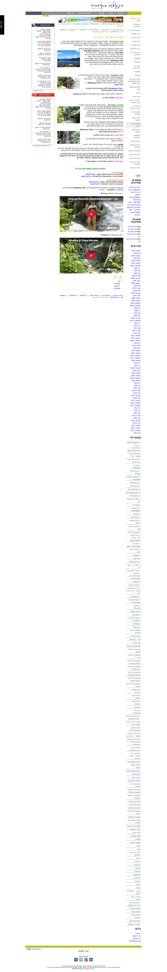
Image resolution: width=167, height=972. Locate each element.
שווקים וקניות (135, 141)
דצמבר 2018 (135, 298)
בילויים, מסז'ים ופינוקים (135, 146)
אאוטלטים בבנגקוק (133, 207)
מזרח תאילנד (135, 45)
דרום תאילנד (135, 38)
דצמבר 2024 (135, 251)
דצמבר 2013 (135, 373)
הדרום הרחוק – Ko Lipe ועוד (134, 101)
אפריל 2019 (136, 288)
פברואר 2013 (135, 395)
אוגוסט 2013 (135, 380)
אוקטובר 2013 (135, 378)
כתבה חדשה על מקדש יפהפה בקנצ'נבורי (45, 59)
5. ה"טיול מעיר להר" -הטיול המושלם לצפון (135, 537)
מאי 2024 (137, 253)
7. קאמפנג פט (135, 596)
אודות (111, 13)
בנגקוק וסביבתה (134, 30)
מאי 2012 (137, 413)
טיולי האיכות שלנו (135, 20)
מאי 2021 (137, 271)
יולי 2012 (137, 408)
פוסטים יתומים (135, 842)
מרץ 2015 (136, 348)
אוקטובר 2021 (135, 266)
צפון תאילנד (136, 41)
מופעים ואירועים (134, 801)
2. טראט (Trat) (135, 483)
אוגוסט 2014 (135, 360)
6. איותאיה (136, 558)
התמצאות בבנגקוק (136, 136)
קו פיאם (137, 878)
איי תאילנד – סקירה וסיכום (135, 107)
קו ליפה (137, 868)
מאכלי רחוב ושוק (134, 781)
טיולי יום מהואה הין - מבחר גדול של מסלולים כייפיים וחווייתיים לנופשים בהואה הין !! (43, 84)
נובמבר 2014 (135, 353)
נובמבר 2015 (135, 338)
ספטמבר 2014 (135, 358)
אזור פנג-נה (136, 97)
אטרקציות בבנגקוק (133, 646)
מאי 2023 (137, 258)
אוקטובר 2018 (135, 303)
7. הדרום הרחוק (134, 585)
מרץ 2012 (136, 418)
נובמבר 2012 (135, 400)
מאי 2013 (137, 388)
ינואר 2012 (136, 423)
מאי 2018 (137, 313)
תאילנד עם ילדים (136, 125)
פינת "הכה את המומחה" (135, 163)
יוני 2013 (137, 385)
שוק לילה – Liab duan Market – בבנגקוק (134, 212)
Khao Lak (136, 627)
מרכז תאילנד (135, 34)
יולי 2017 (137, 323)
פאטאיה (137, 72)
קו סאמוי (137, 871)
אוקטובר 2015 (135, 341)
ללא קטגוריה (135, 774)
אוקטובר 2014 (135, 355)
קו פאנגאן (137, 875)
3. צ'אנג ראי (136, 505)
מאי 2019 (137, 286)
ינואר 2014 (136, 370)
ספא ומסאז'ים (135, 836)
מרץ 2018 (136, 316)
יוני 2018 (137, 311)
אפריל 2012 (136, 415)
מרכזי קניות (136, 833)
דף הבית (120, 13)
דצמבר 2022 (135, 261)
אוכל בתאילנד (135, 636)
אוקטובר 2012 (135, 403)
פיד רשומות (136, 936)
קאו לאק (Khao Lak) (134, 88)
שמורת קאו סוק (135, 921)
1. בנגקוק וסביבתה (133, 442)
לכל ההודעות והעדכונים (42, 146)
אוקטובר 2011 (135, 430)
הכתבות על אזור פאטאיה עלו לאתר (44, 54)
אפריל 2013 (136, 390)
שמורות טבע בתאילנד (135, 113)
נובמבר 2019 (135, 283)
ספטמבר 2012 (135, 405)
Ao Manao (136, 624)
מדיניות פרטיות (134, 168)
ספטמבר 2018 (135, 306)
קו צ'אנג (137, 881)
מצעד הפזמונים (134, 829)
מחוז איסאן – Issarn (135, 119)
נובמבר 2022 (135, 263)
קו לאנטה (137, 865)
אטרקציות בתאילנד (136, 25)
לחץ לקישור (118, 85)
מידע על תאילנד (134, 158)
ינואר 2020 (136, 281)
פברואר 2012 (135, 420)
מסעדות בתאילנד (134, 151)
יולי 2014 (137, 363)
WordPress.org (134, 941)
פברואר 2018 (135, 318)
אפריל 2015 (136, 346)
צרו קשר (70, 13)
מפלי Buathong (116, 88)
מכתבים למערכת (84, 13)
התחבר (137, 933)
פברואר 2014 (135, 368)
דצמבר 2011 (135, 425)
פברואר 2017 (135, 336)
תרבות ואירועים (134, 154)
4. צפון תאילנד (95, 24)
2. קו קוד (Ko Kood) (133, 492)
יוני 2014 (137, 365)
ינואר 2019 (136, 296)
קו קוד (138, 884)
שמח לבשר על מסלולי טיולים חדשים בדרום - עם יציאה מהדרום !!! (44, 43)
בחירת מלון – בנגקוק (135, 131)
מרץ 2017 (136, 333)
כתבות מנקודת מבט (133, 771)
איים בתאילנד (135, 49)
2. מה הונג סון (135, 486)
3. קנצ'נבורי (136, 514)
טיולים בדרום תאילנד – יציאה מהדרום (135, 755)
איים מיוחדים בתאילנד (135, 54)
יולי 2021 (137, 268)
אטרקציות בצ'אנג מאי (80, 24)
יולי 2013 (137, 383)
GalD (29, 949)
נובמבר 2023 (135, 256)
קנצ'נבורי (137, 62)
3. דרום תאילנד (135, 496)
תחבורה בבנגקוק (134, 924)
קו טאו (138, 858)
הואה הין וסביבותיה (136, 67)
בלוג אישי (137, 707)
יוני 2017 (137, 326)
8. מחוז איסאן (135, 611)
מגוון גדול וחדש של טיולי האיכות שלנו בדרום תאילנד (44, 76)
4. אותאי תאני (135, 517)
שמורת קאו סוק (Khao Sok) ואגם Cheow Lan (134, 81)
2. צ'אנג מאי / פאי (134, 489)
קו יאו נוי (137, 861)
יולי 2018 (137, 308)
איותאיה (137, 75)
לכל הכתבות (38, 91)
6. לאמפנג (136, 582)
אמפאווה (137, 58)
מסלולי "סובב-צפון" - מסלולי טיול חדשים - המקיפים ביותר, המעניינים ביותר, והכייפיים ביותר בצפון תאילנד (43, 34)
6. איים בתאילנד (134, 562)
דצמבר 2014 (135, 350)
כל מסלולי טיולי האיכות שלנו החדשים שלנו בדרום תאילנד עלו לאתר (43, 70)
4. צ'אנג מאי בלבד (134, 532)
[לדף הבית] (83, 11)
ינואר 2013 (136, 398)
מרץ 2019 (136, 291)
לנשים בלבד (136, 777)
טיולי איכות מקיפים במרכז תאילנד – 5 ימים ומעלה (133, 741)
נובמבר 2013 (135, 375)
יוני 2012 (137, 410)
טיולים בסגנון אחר (133, 762)
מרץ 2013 (136, 393)
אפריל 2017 (136, 331)
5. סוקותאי (136, 555)
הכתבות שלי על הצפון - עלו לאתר (43, 64)
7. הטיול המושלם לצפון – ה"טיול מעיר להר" (133, 590)
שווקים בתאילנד (134, 908)
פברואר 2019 (135, 293)
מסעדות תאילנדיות (133, 826)
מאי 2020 (137, 273)
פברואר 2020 (135, 278)
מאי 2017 (137, 328)
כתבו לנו (131, 226)
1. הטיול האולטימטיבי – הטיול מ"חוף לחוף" (133, 447)
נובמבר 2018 (135, 301)
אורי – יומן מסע (135, 639)
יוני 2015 (137, 343)
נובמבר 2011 (135, 428)
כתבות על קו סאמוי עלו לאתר (44, 49)
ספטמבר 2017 (135, 321)
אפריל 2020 (136, 276)
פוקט (138, 846)
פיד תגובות (136, 938)
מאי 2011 (137, 433)
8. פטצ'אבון (136, 615)
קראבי (138, 93)
